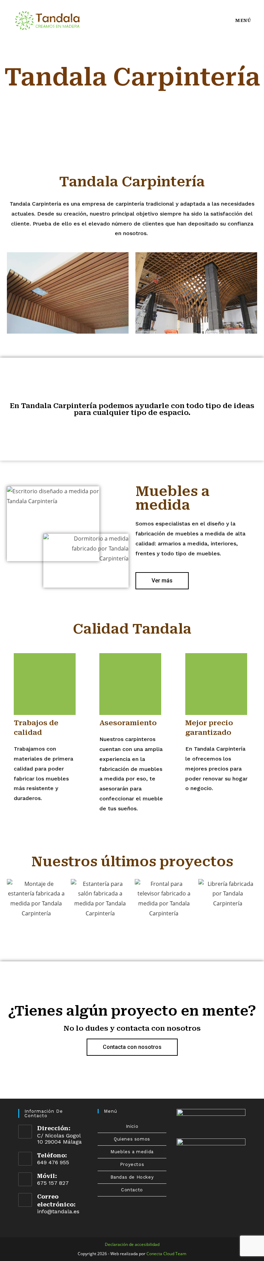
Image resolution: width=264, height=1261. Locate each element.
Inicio (132, 1126)
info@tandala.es (58, 1211)
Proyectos (132, 1164)
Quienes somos (132, 1139)
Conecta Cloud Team (166, 1254)
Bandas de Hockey (132, 1177)
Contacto (132, 1189)
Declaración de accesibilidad (132, 1244)
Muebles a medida (132, 1151)
